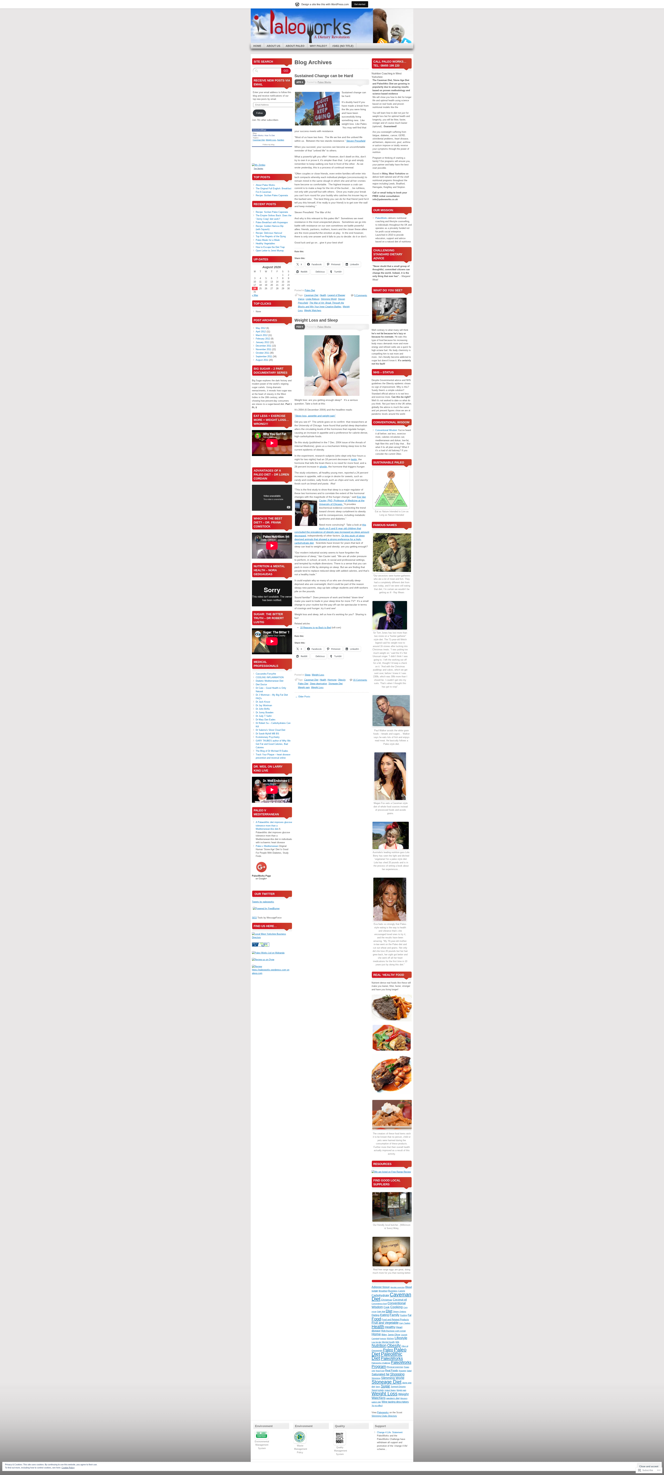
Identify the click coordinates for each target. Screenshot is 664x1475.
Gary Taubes (404, 1323)
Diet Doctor (261, 684)
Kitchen (390, 1338)
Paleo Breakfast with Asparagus (272, 222)
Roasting (402, 1371)
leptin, (354, 459)
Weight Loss (318, 674)
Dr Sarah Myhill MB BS (267, 733)
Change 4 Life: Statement (390, 1432)
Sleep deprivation (318, 683)
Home (257, 45)
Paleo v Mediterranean (267, 846)
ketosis (383, 1338)
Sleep (307, 674)
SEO (254, 917)
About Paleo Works (265, 185)
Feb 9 (299, 327)
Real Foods (391, 1370)
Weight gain (304, 687)
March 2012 (262, 335)
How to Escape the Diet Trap (270, 247)
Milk (397, 1342)
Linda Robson (312, 299)
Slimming (376, 1378)
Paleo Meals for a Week (268, 240)
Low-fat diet (376, 1342)
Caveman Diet (311, 295)
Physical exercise (395, 1367)
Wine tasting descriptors (395, 1401)
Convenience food (379, 1304)
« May (255, 295)
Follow (259, 113)
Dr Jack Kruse (263, 701)
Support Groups (398, 1386)
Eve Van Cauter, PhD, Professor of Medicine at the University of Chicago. (342, 500)
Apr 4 (299, 82)
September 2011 (264, 356)
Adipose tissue (381, 1287)
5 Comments (360, 295)
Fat (409, 1315)
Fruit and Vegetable (385, 1322)
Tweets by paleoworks (263, 901)
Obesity (341, 680)
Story (378, 1387)
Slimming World (328, 299)
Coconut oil (400, 1299)
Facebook (393, 42)
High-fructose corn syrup (393, 1331)
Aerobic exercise (397, 1287)
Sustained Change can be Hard (323, 76)
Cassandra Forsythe (266, 673)
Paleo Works (324, 82)
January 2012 (262, 342)
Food (376, 1319)
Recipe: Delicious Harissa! (269, 233)
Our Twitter (265, 894)
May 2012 (261, 328)
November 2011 (263, 349)
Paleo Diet (310, 290)
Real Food (380, 1371)
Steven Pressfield (355, 140)
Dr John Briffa (263, 709)
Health (323, 295)
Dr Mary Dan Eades (265, 719)
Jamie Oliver (394, 1334)
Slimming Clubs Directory (384, 1416)
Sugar (385, 1386)
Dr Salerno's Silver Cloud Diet (270, 730)
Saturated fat (380, 1374)
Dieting (375, 1315)
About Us (273, 45)
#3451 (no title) (342, 45)
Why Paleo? (318, 45)
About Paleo (295, 45)
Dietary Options (399, 1311)
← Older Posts (302, 696)
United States (390, 1390)
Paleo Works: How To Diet (264, 135)
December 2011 (263, 345)
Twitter (406, 42)
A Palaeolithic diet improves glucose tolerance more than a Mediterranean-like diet (274, 825)
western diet (393, 1398)
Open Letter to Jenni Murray (270, 250)
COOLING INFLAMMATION (270, 677)
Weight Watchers (312, 310)
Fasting (403, 1315)
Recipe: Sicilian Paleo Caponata (272, 195)
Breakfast (383, 1291)
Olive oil (405, 1346)
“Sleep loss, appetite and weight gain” (315, 415)
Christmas (386, 1299)
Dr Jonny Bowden (264, 712)
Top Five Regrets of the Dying (271, 236)
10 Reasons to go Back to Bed (315, 627)
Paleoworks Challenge (381, 1363)
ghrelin (323, 466)
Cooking (396, 1307)
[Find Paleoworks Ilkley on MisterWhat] (260, 946)
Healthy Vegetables (265, 243)
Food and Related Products (395, 1319)
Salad (409, 1371)
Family (394, 1315)
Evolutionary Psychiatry (268, 737)
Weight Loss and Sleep (316, 320)
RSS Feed (381, 42)
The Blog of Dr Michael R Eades (272, 751)
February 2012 (263, 338)
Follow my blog (268, 144)
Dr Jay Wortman (264, 705)
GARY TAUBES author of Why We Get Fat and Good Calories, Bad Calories (273, 744)
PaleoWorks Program (391, 1364)
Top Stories (258, 168)
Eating (384, 1315)
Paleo (388, 1350)
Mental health (388, 1342)
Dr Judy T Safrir (264, 716)
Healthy (390, 1327)
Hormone (332, 680)
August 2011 (262, 360)
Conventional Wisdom (386, 430)
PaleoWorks (381, 218)
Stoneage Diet (335, 683)
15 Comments (360, 680)
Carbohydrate (380, 1295)
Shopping (397, 1374)
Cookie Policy (68, 1468)
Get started (359, 4)
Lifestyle (401, 1338)
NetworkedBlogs (259, 130)
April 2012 (261, 331)
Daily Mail (381, 1311)
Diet (389, 1311)
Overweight (377, 1350)
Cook (387, 1307)
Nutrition (280, 140)
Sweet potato (378, 1390)
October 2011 (262, 353)
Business (393, 1291)
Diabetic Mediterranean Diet (269, 681)
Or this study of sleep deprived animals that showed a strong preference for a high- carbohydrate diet (329, 539)
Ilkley (384, 1334)
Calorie (401, 1291)
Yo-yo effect (377, 1405)
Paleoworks (383, 1412)
